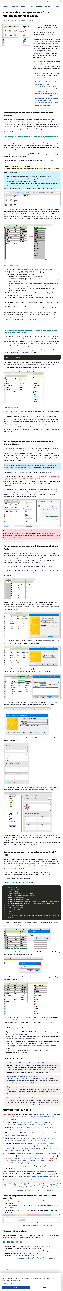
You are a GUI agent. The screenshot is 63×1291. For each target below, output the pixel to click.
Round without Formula (45, 1124)
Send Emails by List (37, 1148)
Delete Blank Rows (47, 1122)
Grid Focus (20, 1143)
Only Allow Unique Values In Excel (17, 1087)
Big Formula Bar (41, 1143)
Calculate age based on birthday (44, 1156)
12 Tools (20, 1153)
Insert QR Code (22, 1158)
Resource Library (22, 1146)
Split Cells (25, 1163)
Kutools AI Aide (22, 465)
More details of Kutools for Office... (29, 1258)
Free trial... (17, 538)
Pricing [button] (23, 6)
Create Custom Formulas (18, 1117)
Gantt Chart (9, 1156)
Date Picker (41, 1146)
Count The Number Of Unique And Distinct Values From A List (26, 1063)
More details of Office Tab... (31, 1226)
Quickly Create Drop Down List (32, 1133)
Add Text (28, 1153)
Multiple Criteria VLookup (23, 1127)
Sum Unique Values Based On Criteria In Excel (21, 1098)
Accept (16, 1287)
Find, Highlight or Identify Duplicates (28, 1122)
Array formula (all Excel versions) (48, 86)
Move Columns (45, 1138)
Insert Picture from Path (35, 1158)
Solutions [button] (5, 6)
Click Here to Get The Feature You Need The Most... (41, 1176)
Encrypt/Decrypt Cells (21, 1148)
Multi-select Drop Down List (18, 1135)
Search (57, 6)
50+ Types (54, 1153)
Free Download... (49, 1190)
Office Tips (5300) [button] (35, 6)
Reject (45, 1287)
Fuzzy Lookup (26, 1130)
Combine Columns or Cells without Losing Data (20, 1124)
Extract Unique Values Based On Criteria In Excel (22, 1076)
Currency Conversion (28, 1160)
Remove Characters (38, 1153)
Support (47, 6)
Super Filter (49, 1148)
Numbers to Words (15, 1160)
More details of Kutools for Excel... (29, 1190)
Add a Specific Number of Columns (28, 1138)
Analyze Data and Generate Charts (38, 1117)
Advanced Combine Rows (13, 1163)
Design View (30, 1143)
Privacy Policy (11, 1283)
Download (15, 6)
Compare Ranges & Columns (37, 1140)
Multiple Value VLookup (40, 1127)
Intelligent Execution (45, 1114)
